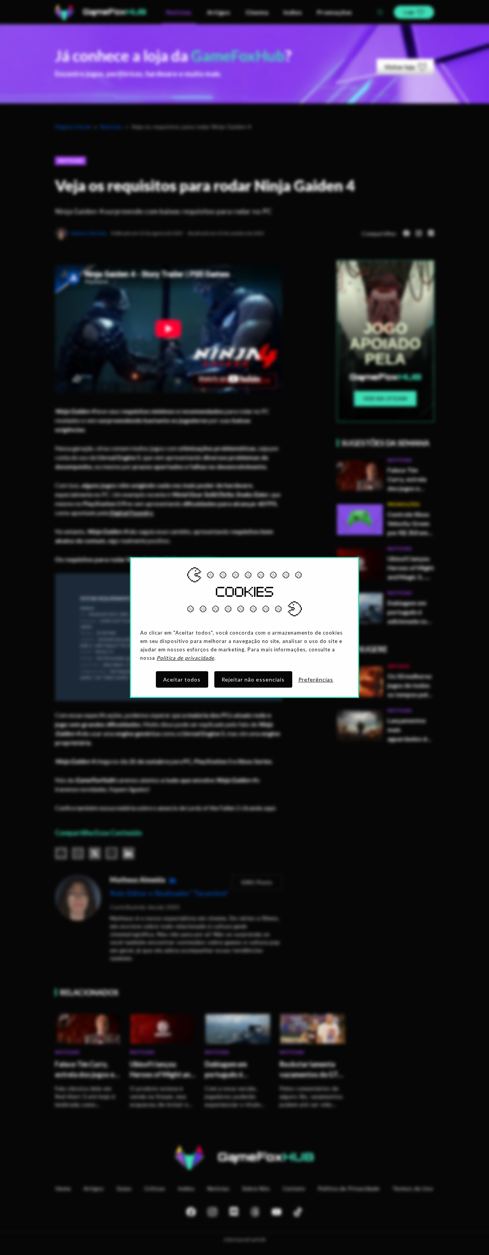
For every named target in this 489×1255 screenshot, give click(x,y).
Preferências (316, 679)
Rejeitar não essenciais (253, 679)
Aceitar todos (182, 679)
